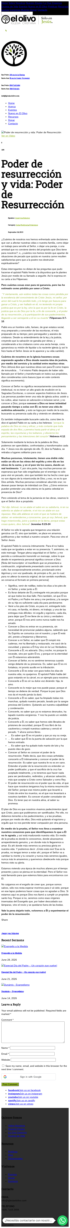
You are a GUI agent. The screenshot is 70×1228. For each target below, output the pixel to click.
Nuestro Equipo (34, 3)
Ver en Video (8, 135)
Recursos (63, 6)
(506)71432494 (15, 85)
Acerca (12, 106)
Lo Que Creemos (52, 3)
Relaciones (33, 225)
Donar (33, 10)
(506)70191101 (14, 89)
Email (5, 1053)
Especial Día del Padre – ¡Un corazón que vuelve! (23, 972)
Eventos (23, 6)
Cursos (5, 10)
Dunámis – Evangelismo (12, 991)
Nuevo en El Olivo (37, 6)
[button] (28, 1076)
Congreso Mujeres (20, 10)
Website (5, 1059)
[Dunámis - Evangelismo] (15, 984)
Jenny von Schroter (22, 218)
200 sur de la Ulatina (17, 75)
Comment (7, 1019)
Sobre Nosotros (16, 3)
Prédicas (52, 6)
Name (5, 1047)
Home (4, 3)
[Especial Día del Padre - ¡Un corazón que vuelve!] (29, 965)
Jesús (18, 225)
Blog (10, 1155)
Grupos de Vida (9, 6)
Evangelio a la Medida (11, 953)
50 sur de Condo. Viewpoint (20, 78)
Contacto (42, 10)
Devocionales (15, 1158)
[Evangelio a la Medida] (14, 946)
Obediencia (24, 225)
